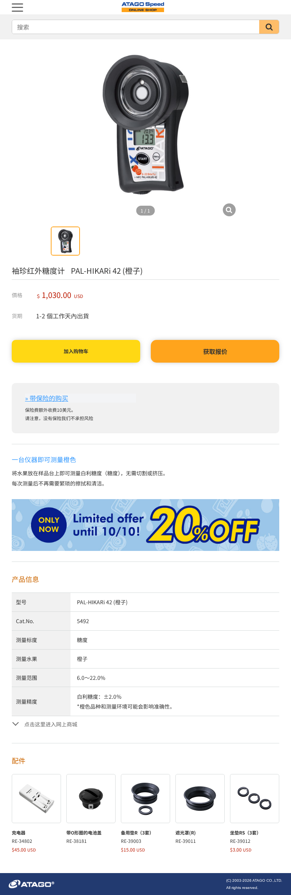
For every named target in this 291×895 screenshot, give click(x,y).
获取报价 (215, 351)
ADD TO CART (76, 351)
